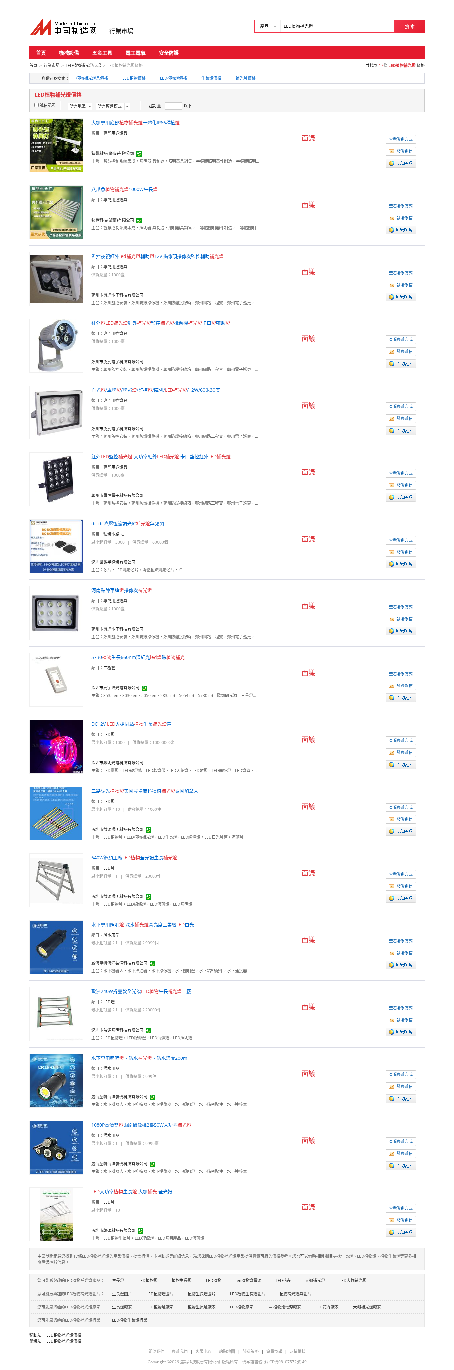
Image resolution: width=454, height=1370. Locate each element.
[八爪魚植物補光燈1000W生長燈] (56, 211)
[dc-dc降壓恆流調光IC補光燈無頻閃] (56, 546)
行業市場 (121, 31)
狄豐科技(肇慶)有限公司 (112, 153)
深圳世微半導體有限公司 (113, 562)
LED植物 (213, 1280)
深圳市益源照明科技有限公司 (117, 829)
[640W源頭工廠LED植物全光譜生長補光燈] (56, 880)
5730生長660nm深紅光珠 (138, 657)
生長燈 (118, 1280)
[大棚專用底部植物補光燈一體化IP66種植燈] (56, 145)
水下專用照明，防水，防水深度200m (139, 1058)
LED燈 (109, 734)
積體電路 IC (113, 534)
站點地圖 (227, 1351)
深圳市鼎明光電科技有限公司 (117, 763)
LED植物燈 (148, 1280)
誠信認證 (48, 105)
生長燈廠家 (122, 1307)
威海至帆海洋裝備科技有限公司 (119, 963)
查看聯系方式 (401, 139)
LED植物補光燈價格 (63, 1335)
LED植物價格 (134, 78)
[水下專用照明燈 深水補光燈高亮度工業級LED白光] (56, 946)
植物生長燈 (182, 1280)
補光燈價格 (246, 78)
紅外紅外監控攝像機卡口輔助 (160, 323)
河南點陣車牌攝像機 (121, 590)
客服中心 (203, 1351)
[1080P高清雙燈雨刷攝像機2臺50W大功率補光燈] (56, 1147)
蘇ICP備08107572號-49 (285, 1362)
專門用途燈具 (115, 133)
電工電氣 (136, 52)
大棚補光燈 (315, 1280)
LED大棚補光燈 (353, 1280)
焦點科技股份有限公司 (200, 1362)
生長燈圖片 (122, 1294)
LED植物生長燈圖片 (247, 1294)
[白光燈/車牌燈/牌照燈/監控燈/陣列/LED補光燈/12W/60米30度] (56, 412)
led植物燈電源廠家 (284, 1307)
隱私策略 (251, 1351)
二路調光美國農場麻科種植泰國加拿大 (144, 791)
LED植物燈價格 (173, 78)
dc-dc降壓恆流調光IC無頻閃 (127, 523)
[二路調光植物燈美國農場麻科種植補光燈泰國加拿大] (56, 813)
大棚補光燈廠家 (367, 1307)
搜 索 (410, 26)
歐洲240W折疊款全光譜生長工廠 (141, 991)
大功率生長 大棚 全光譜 (131, 1191)
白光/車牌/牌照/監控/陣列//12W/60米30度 (155, 390)
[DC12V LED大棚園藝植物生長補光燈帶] (56, 746)
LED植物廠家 (241, 1307)
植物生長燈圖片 (202, 1294)
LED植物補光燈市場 (83, 65)
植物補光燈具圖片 (295, 1294)
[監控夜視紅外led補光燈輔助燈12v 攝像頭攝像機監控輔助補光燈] (56, 278)
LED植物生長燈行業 (129, 1320)
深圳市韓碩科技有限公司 (113, 1230)
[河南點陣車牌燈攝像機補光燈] (56, 612)
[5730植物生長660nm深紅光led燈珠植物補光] (56, 679)
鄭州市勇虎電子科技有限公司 (117, 295)
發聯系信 (405, 151)
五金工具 (102, 52)
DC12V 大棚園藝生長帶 (131, 724)
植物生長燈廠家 (202, 1307)
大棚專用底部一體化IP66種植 (135, 122)
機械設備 (69, 52)
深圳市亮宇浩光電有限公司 (115, 688)
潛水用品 (111, 935)
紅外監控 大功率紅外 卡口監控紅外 (161, 456)
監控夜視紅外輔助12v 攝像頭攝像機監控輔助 (157, 256)
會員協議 (274, 1351)
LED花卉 (283, 1280)
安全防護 (169, 52)
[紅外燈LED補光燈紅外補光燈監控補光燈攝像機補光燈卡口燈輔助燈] (56, 345)
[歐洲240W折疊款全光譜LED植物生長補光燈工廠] (56, 1013)
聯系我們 (180, 1351)
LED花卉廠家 (327, 1307)
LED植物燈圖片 (159, 1294)
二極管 (109, 668)
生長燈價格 (211, 78)
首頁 (41, 52)
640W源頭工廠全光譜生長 (134, 857)
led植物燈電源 (248, 1280)
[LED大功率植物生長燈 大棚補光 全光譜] (56, 1214)
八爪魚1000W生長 (124, 189)
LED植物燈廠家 (159, 1307)
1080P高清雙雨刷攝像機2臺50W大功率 (141, 1125)
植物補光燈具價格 (92, 78)
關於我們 (156, 1351)
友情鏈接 (298, 1351)
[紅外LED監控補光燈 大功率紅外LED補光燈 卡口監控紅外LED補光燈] (56, 479)
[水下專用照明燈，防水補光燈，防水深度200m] (56, 1080)
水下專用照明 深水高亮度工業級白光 (142, 924)
